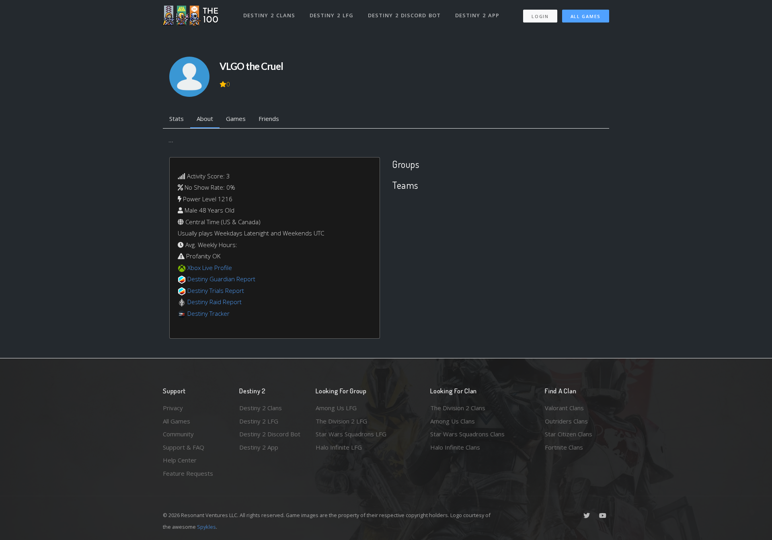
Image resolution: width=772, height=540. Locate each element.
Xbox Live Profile (209, 268)
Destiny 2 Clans (269, 15)
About (205, 119)
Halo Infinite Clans (455, 447)
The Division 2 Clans (457, 408)
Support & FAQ (183, 447)
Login (540, 16)
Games (236, 119)
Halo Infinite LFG (339, 447)
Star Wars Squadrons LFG (351, 434)
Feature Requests (188, 473)
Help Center (180, 460)
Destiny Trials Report (215, 290)
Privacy (173, 408)
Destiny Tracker (208, 313)
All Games (586, 16)
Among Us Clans (452, 421)
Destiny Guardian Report (221, 279)
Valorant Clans (564, 408)
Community (178, 434)
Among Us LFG (336, 408)
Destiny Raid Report (214, 302)
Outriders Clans (566, 421)
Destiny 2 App (477, 15)
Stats (176, 119)
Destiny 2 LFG (331, 15)
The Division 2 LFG (341, 421)
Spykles (206, 526)
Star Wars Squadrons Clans (467, 434)
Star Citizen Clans (568, 434)
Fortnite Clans (564, 447)
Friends (269, 119)
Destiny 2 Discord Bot (404, 15)
